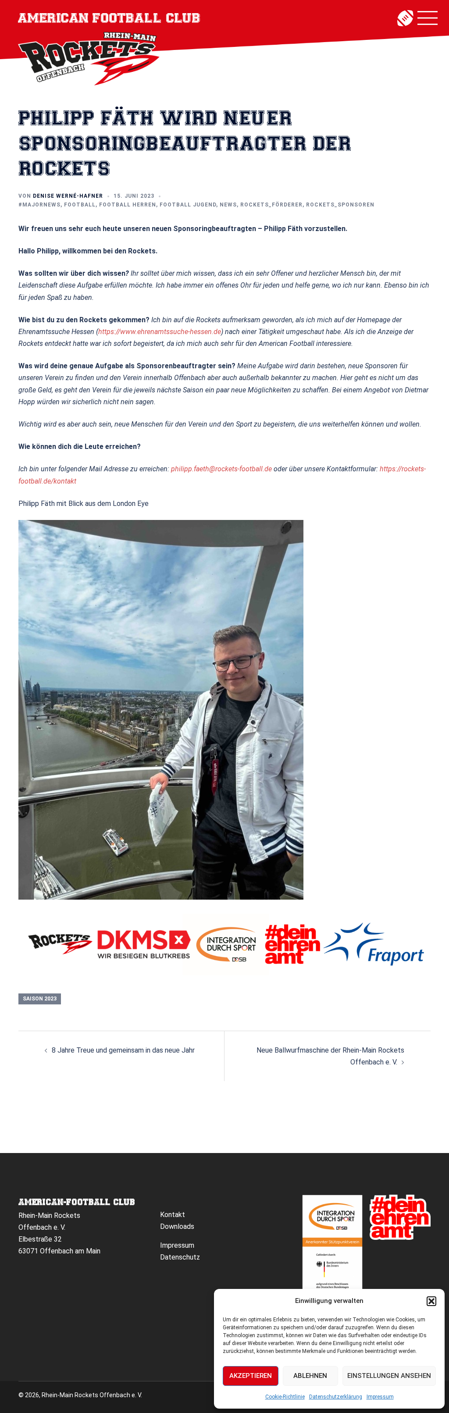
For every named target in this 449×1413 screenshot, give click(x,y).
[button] (431, 1301)
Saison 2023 (40, 999)
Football (80, 205)
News (228, 205)
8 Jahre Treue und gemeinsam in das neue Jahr (123, 1050)
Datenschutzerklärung (335, 1397)
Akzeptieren (250, 1376)
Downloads (177, 1226)
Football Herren (127, 205)
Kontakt (172, 1214)
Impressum (380, 1397)
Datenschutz (180, 1257)
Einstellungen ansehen (389, 1376)
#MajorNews (39, 205)
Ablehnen (310, 1376)
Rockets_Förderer (271, 205)
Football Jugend (188, 205)
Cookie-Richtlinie (285, 1397)
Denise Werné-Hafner (68, 196)
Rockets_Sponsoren (340, 205)
